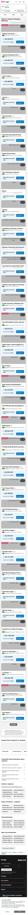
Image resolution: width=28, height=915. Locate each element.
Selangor (21, 852)
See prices (19, 42)
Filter (13, 14)
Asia (10, 852)
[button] (13, 7)
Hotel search (4, 852)
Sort (5, 14)
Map (22, 14)
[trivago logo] (5, 2)
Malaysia (15, 852)
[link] (16, 2)
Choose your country (5, 863)
